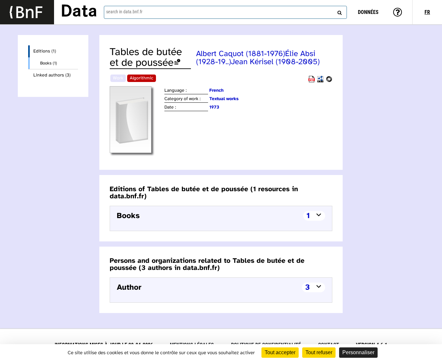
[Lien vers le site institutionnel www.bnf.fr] (27, 12)
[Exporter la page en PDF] (311, 81)
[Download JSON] (329, 81)
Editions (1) (44, 51)
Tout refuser (318, 352)
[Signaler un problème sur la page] (177, 63)
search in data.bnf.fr (124, 11)
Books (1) (48, 63)
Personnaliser (358, 352)
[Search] (339, 11)
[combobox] (225, 12)
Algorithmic (141, 78)
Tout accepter (280, 352)
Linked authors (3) (52, 75)
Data (79, 12)
